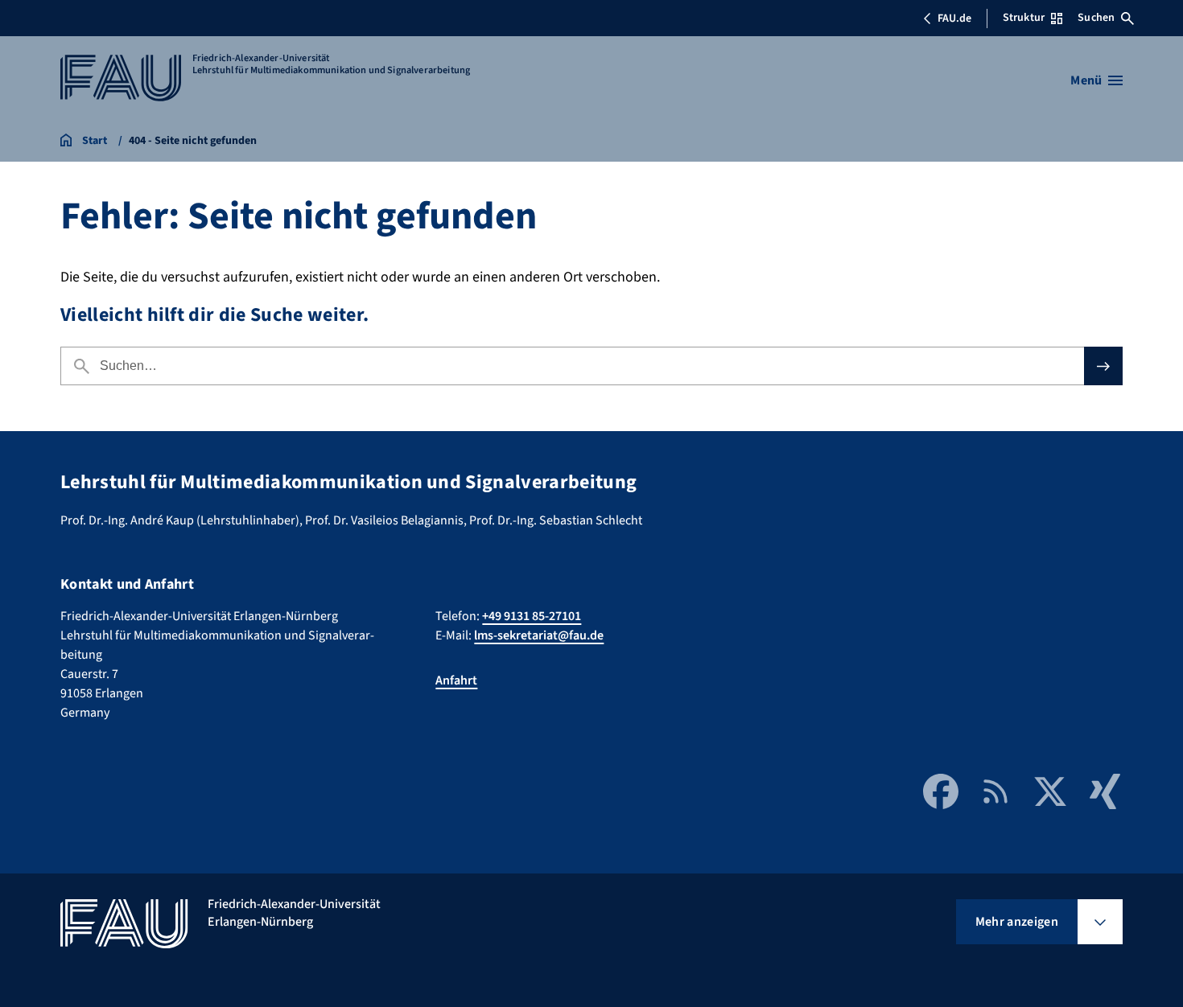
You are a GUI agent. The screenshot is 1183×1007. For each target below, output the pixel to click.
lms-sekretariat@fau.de (539, 635)
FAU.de (954, 18)
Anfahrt (456, 680)
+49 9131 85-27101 (531, 616)
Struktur (1024, 18)
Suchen (1096, 18)
